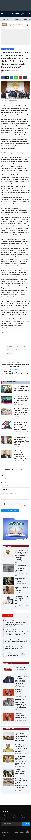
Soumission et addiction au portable (20, 579)
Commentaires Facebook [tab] (19, 470)
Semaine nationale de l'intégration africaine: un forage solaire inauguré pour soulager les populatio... (22, 412)
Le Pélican (17, 592)
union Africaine (11, 346)
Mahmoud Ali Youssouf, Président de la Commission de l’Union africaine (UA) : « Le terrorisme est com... (21, 426)
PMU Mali (9, 19)
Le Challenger (18, 694)
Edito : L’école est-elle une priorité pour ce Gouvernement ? (15, 365)
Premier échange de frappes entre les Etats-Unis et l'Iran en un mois (16, 641)
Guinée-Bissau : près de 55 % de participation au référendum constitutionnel (15, 624)
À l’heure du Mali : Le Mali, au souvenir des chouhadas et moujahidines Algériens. (21, 568)
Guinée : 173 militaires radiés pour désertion (20, 771)
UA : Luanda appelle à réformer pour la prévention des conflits (21, 388)
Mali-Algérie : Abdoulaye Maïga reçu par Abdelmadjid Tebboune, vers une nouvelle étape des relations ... (21, 784)
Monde (23, 346)
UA (18, 346)
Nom (2, 475)
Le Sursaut (16, 431)
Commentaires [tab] (6, 469)
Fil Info (3, 19)
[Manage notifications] (27, 831)
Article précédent (16, 362)
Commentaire (5, 490)
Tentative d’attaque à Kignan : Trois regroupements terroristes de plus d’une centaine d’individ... (16, 633)
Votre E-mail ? (5, 482)
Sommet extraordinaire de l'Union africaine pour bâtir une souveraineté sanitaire (22, 399)
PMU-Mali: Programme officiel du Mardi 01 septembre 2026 (15, 647)
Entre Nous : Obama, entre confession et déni (21, 715)
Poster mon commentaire (10, 510)
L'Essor (16, 560)
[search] (29, 14)
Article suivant (14, 369)
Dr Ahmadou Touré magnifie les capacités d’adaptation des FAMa (21, 600)
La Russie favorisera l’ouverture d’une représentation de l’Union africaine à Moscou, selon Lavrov (21, 454)
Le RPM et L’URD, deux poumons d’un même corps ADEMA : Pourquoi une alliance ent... (15, 373)
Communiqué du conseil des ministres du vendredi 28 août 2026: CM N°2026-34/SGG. (21, 760)
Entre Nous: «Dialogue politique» (19, 691)
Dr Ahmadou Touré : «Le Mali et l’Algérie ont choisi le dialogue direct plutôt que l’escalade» (22, 555)
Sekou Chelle (10, 350)
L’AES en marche (20, 667)
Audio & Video (27, 19)
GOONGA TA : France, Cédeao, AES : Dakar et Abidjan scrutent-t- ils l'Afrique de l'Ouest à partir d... (21, 703)
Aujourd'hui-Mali (18, 685)
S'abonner (26, 823)
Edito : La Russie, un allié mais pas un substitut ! (22, 588)
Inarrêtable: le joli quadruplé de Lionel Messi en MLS (15, 654)
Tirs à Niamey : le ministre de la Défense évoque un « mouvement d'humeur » (21, 748)
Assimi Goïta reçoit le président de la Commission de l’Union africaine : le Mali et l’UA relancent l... (21, 441)
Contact (3, 835)
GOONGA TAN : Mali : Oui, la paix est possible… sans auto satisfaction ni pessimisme (22, 680)
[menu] (2, 14)
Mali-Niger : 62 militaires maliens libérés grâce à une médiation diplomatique (21, 736)
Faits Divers (17, 19)
